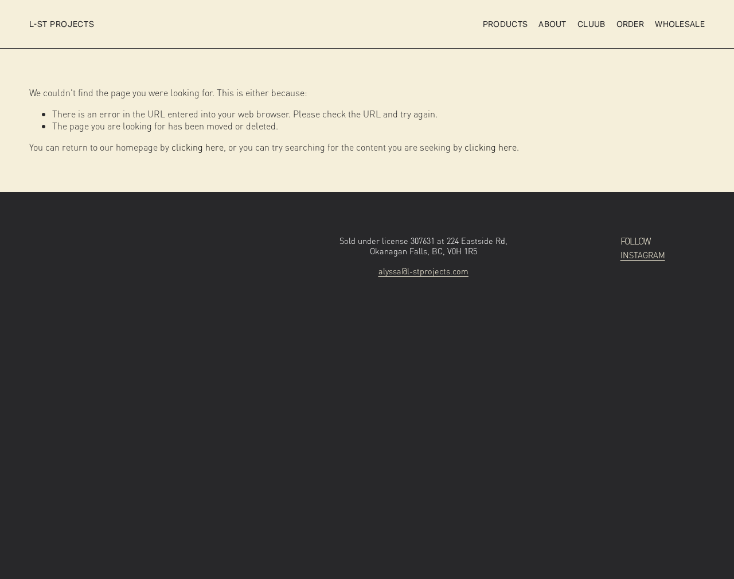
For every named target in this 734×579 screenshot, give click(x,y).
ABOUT (552, 24)
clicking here (197, 147)
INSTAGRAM (642, 255)
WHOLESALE (680, 24)
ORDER (630, 24)
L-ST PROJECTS (61, 24)
